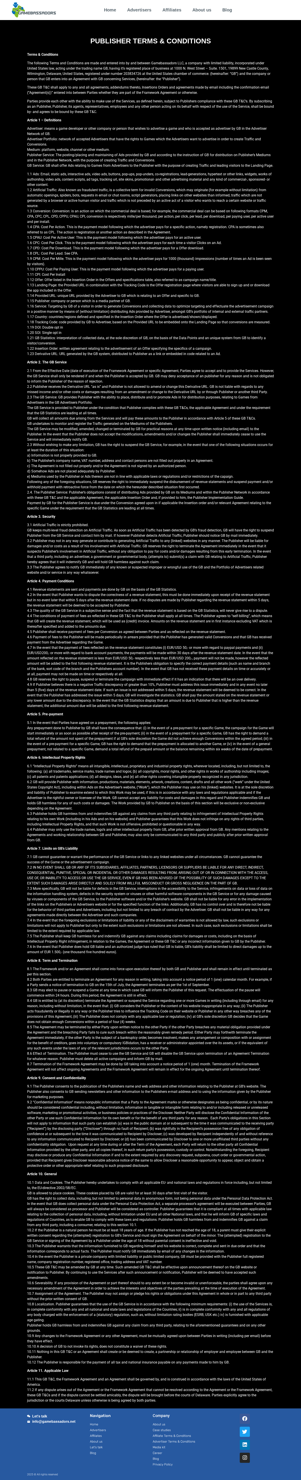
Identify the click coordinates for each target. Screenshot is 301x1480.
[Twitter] (245, 1432)
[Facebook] (245, 1419)
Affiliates (171, 9)
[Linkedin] (245, 1445)
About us (201, 9)
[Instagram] (245, 1458)
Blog (227, 9)
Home (110, 9)
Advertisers (139, 9)
